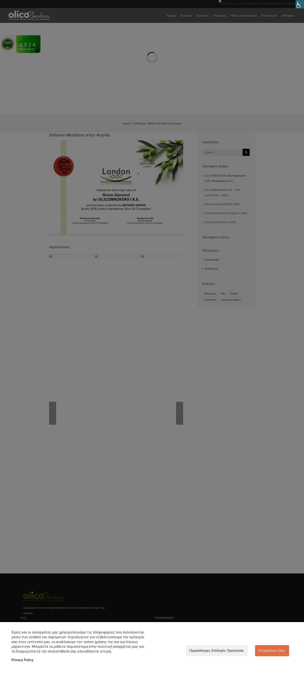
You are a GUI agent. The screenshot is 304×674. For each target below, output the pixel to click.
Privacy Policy (22, 660)
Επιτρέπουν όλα (272, 651)
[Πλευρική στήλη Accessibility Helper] (300, 4)
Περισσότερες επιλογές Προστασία (216, 651)
